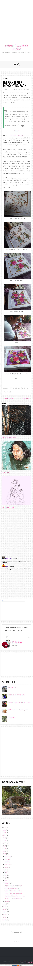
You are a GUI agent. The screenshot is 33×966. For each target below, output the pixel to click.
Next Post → (26, 398)
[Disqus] (16, 533)
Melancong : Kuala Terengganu (13, 898)
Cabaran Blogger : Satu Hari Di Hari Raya (19, 702)
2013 (4, 909)
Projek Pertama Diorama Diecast (14, 891)
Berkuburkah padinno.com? (12, 888)
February (7, 883)
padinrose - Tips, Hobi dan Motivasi (16, 48)
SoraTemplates (29, 962)
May (6, 875)
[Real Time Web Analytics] (19, 965)
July (5, 870)
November (7, 859)
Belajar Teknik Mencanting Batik (14, 84)
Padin (6, 89)
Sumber (16, 131)
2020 (4, 843)
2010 (4, 917)
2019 (4, 846)
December (7, 856)
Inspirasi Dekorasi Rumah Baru (13, 886)
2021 (4, 840)
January (7, 901)
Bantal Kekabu (12, 717)
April (6, 878)
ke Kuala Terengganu (17, 135)
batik (16, 89)
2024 (4, 833)
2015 (4, 904)
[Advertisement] (16, 18)
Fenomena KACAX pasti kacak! (16, 695)
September (8, 864)
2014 (4, 906)
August (6, 867)
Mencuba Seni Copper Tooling (9, 437)
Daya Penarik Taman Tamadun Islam (15, 896)
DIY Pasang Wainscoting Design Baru (18, 710)
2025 (4, 830)
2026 (4, 827)
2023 (4, 835)
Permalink (26, 89)
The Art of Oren (5, 472)
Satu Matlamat (12, 687)
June (6, 872)
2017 (4, 851)
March (6, 880)
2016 (4, 854)
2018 (4, 848)
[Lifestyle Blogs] (13, 965)
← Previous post (8, 398)
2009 (4, 920)
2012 (4, 912)
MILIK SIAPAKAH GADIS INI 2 (8, 508)
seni (19, 89)
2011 (4, 914)
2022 (4, 838)
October (7, 862)
